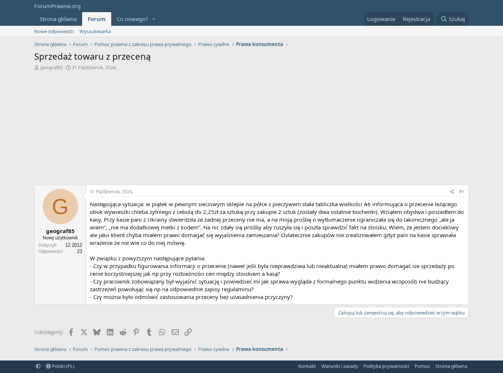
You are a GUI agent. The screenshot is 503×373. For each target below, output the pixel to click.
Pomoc (422, 366)
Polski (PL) (62, 366)
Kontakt (307, 366)
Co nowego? (132, 18)
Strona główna (58, 18)
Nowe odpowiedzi (54, 31)
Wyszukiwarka (95, 31)
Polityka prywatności (386, 366)
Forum (97, 18)
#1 (462, 192)
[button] (154, 19)
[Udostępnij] (452, 192)
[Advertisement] (251, 129)
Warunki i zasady (339, 366)
